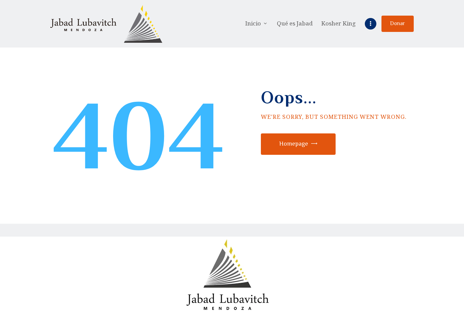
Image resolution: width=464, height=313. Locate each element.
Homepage (293, 143)
